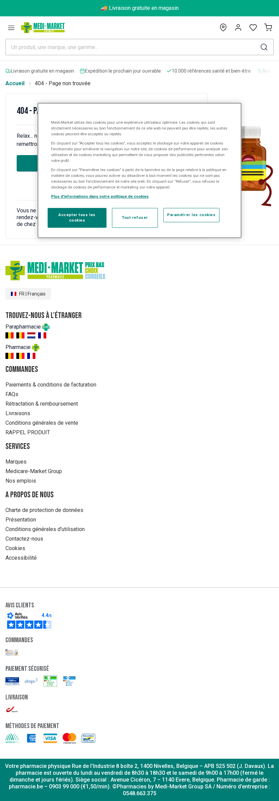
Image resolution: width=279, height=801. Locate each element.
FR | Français (32, 294)
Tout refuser (135, 217)
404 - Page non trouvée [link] (63, 83)
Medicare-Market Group (33, 471)
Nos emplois (20, 481)
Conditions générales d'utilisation (45, 529)
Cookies (15, 548)
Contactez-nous (24, 538)
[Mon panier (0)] (268, 27)
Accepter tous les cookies (77, 217)
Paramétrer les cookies (191, 214)
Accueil (14, 83)
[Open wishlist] (253, 27)
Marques (16, 461)
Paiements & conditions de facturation (50, 384)
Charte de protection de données (44, 510)
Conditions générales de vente (41, 423)
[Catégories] (11, 27)
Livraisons (17, 413)
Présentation (20, 519)
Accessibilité (21, 558)
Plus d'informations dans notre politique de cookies (100, 196)
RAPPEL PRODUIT (27, 432)
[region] (139, 171)
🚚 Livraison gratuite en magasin (140, 8)
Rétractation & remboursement (41, 403)
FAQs (11, 394)
